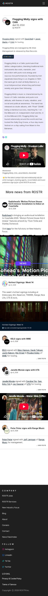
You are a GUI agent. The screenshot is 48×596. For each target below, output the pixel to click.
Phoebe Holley (33, 353)
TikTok (7, 561)
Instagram (9, 549)
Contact (5, 531)
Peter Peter (7, 439)
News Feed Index (9, 537)
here (9, 228)
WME (4, 356)
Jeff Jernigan (29, 439)
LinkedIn (8, 555)
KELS (4, 350)
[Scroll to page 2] (25, 274)
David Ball (29, 39)
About (4, 519)
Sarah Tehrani (37, 350)
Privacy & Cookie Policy (11, 578)
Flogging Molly (8, 39)
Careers (5, 525)
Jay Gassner (18, 384)
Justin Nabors (8, 353)
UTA (29, 384)
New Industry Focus (10, 507)
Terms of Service (9, 584)
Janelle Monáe (8, 381)
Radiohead (7, 215)
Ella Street (20, 353)
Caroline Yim (31, 381)
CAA (12, 42)
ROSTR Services (9, 501)
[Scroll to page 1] (23, 274)
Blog (4, 513)
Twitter (8, 567)
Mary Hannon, (24, 350)
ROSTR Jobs (7, 495)
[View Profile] (3, 137)
